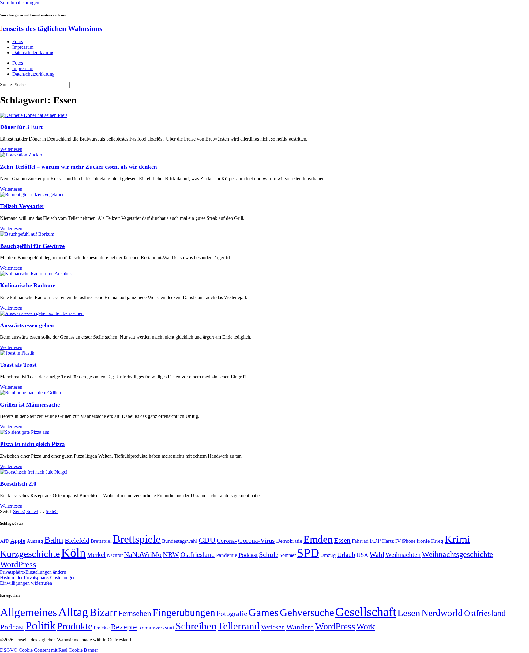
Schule (268, 554)
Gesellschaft (365, 612)
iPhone (408, 541)
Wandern (300, 627)
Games (264, 612)
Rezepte (124, 626)
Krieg (437, 541)
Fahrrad (360, 541)
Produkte (74, 626)
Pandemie (226, 555)
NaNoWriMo (143, 554)
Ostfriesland (197, 554)
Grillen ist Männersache (30, 404)
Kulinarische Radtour (27, 285)
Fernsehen (134, 613)
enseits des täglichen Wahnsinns (51, 28)
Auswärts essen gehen (27, 325)
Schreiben (195, 626)
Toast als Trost (18, 365)
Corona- (227, 540)
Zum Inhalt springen (19, 2)
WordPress (18, 564)
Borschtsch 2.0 (18, 483)
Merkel (96, 554)
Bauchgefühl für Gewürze (32, 246)
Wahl (377, 554)
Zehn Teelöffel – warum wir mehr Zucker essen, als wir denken (78, 166)
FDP (375, 541)
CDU (207, 540)
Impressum (22, 47)
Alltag (73, 611)
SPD (308, 552)
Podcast (248, 554)
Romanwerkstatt (156, 628)
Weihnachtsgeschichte (457, 554)
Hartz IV (391, 541)
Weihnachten (403, 554)
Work (365, 626)
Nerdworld (442, 612)
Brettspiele (137, 539)
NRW (171, 554)
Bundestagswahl (179, 541)
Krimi (457, 539)
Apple (17, 540)
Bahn (53, 540)
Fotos (17, 41)
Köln (73, 553)
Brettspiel (101, 541)
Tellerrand (239, 626)
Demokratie (289, 541)
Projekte (102, 627)
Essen (342, 540)
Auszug (35, 541)
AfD (4, 541)
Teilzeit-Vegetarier (22, 206)
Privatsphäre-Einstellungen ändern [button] (33, 572)
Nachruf (115, 555)
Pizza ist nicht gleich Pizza (32, 444)
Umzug (328, 555)
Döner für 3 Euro (22, 127)
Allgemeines (28, 612)
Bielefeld (77, 540)
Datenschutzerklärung (33, 52)
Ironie (423, 541)
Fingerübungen (183, 612)
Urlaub (346, 554)
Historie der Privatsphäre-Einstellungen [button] (38, 577)
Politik (40, 625)
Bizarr (103, 612)
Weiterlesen (11, 149)
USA (362, 555)
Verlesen (273, 627)
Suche (6, 84)
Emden (318, 539)
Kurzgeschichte (30, 553)
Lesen (408, 612)
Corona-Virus (256, 540)
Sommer (288, 555)
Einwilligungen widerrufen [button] (26, 583)
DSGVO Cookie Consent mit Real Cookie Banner (49, 650)
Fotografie (231, 613)
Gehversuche (307, 612)
